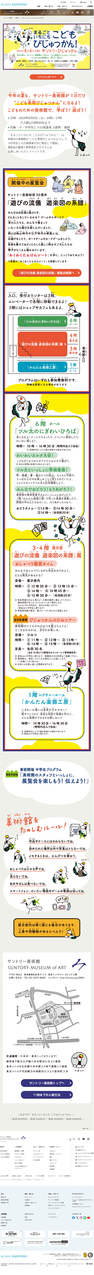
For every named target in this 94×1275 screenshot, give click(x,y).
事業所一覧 (4, 1223)
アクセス (58, 12)
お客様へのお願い (17, 1176)
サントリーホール (53, 1197)
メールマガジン (82, 1163)
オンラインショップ (84, 1159)
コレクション (53, 1163)
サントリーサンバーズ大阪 (56, 1202)
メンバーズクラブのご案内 (86, 1153)
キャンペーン (28, 1197)
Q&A (26, 1217)
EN (68, 12)
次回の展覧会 (3, 1151)
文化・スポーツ (62, 6)
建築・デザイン (54, 1160)
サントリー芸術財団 (64, 1176)
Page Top (85, 1128)
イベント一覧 (36, 1151)
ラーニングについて (38, 1157)
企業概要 (3, 1217)
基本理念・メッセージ (56, 1154)
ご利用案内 (18, 1147)
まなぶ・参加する (39, 1147)
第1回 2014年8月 (19, 1119)
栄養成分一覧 (5, 1202)
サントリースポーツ (54, 1208)
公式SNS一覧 (76, 1214)
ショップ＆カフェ (19, 1160)
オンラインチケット (84, 1156)
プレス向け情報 (40, 1176)
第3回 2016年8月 (56, 1119)
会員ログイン (43, 12)
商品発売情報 (5, 1200)
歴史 (51, 1157)
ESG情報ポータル (77, 1204)
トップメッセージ (77, 1197)
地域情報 (27, 1205)
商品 (38, 6)
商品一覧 (3, 1197)
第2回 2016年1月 (37, 1119)
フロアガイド (18, 1157)
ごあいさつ (53, 1151)
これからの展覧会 (5, 1154)
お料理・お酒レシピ (30, 1202)
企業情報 (90, 6)
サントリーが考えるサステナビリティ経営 (82, 1200)
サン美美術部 (36, 1160)
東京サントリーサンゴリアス (56, 1205)
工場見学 (27, 1200)
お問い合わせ (83, 2)
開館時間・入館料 (19, 1151)
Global (64, 2)
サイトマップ (51, 1176)
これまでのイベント (38, 1154)
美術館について (55, 1147)
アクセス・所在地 (19, 1154)
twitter (73, 12)
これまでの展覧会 (5, 1157)
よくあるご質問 (4, 1176)
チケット (51, 12)
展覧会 (17, 18)
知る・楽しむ (49, 6)
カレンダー (81, 1147)
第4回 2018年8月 (74, 1119)
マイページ (73, 2)
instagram (82, 12)
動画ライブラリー (83, 1166)
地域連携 (52, 1169)
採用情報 (3, 1225)
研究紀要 (52, 1166)
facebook (77, 12)
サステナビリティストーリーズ (81, 1206)
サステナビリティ (77, 6)
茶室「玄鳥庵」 (19, 1163)
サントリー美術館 (16, 12)
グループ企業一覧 (6, 1220)
